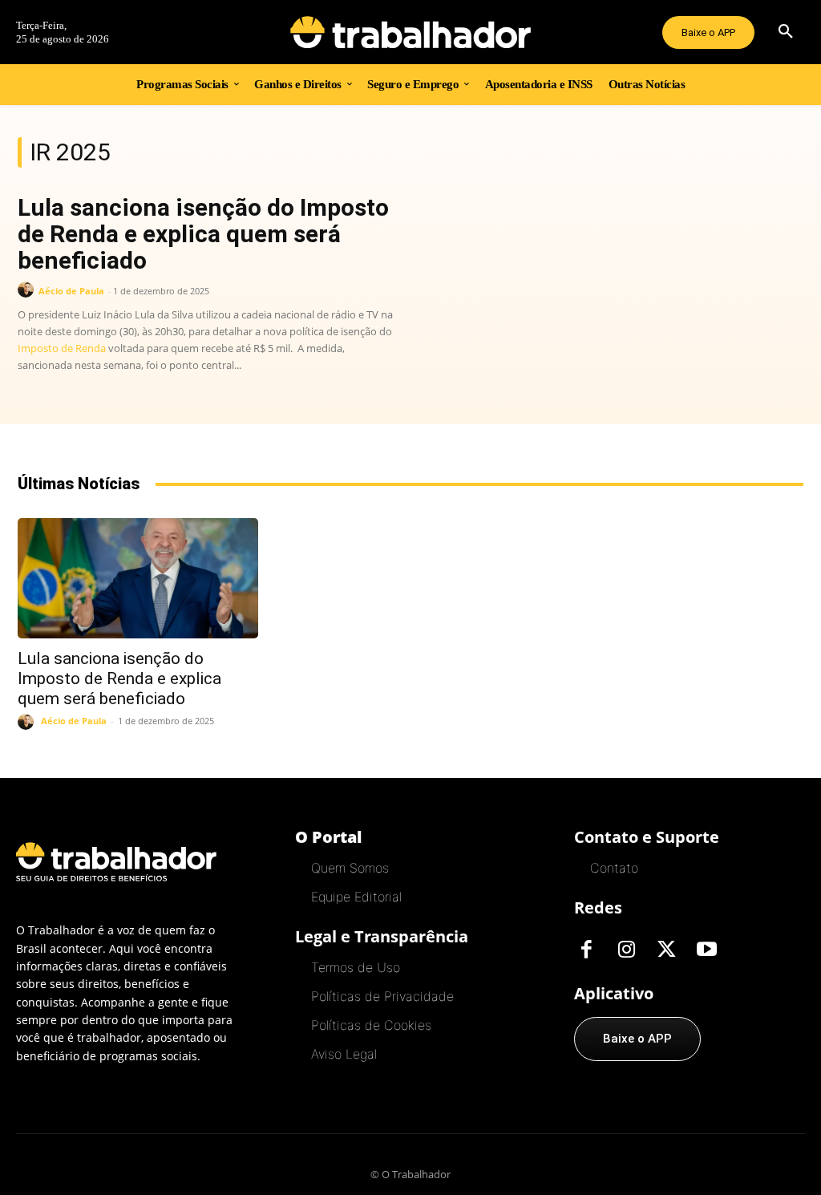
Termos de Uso (355, 967)
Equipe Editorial (356, 897)
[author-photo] (28, 290)
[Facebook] (586, 950)
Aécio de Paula (71, 291)
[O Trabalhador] (411, 32)
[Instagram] (626, 950)
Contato (614, 868)
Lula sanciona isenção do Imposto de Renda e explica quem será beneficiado (203, 233)
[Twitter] (666, 950)
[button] (785, 32)
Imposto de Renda (62, 348)
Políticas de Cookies (371, 1025)
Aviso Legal (344, 1054)
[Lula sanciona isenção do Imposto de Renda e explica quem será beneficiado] (138, 578)
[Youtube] (706, 950)
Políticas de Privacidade (382, 996)
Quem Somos (350, 868)
